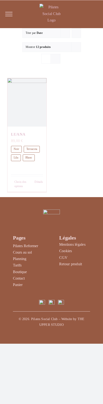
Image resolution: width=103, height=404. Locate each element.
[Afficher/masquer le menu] (8, 14)
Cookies (65, 251)
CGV (63, 258)
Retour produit (70, 264)
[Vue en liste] (55, 58)
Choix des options (20, 184)
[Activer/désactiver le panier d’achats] (92, 14)
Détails (38, 182)
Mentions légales (72, 244)
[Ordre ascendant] (76, 33)
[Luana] (26, 102)
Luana (18, 134)
